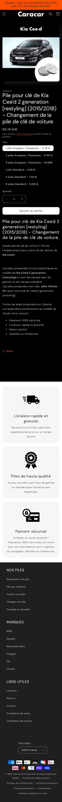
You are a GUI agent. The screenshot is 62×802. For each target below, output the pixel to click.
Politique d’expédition (24, 788)
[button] (4, 14)
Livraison (12, 690)
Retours (11, 698)
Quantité (6, 191)
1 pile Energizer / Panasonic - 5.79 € (28, 148)
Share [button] (9, 351)
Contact (11, 705)
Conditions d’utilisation (47, 783)
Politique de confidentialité (20, 783)
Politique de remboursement (36, 778)
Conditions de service (19, 720)
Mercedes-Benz (16, 646)
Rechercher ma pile (18, 579)
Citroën (11, 668)
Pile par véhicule (16, 586)
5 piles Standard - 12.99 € (22, 184)
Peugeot (11, 653)
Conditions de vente (18, 713)
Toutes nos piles (16, 594)
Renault (11, 638)
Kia (8, 661)
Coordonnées (44, 788)
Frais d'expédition (24, 134)
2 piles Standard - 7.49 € (21, 176)
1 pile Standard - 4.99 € (21, 169)
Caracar (17, 774)
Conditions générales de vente (32, 793)
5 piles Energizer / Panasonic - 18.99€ (29, 162)
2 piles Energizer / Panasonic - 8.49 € (29, 155)
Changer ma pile (16, 601)
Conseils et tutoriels (18, 609)
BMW (10, 631)
